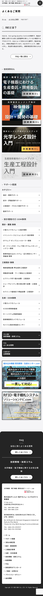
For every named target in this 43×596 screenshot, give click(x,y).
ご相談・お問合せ (11, 571)
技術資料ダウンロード (13, 567)
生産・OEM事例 (11, 553)
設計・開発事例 (11, 546)
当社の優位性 (10, 542)
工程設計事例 (10, 549)
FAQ (7, 564)
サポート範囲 (10, 539)
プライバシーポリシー (13, 575)
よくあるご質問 (13, 19)
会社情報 (8, 578)
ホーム (4, 19)
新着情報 (8, 560)
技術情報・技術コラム (13, 557)
